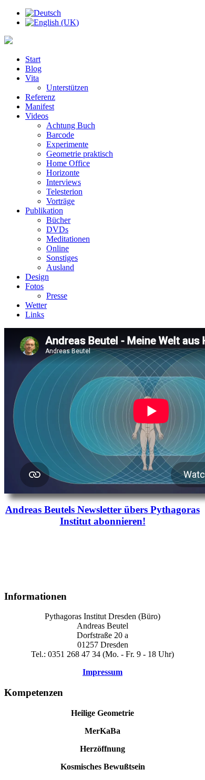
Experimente (67, 144)
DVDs (57, 229)
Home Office (68, 163)
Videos (36, 115)
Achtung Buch (70, 125)
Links (34, 314)
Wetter (36, 305)
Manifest (39, 106)
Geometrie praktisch (79, 153)
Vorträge (60, 201)
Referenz (40, 97)
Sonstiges (62, 257)
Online (57, 248)
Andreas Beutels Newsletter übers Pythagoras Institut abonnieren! (102, 515)
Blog (33, 68)
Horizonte (62, 172)
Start (32, 59)
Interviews (63, 182)
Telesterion (64, 191)
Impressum (102, 672)
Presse (56, 295)
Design (37, 276)
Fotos (34, 286)
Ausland (60, 267)
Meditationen (68, 238)
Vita (32, 78)
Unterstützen (67, 87)
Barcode (60, 134)
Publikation (44, 210)
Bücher (58, 219)
